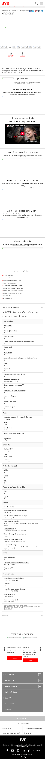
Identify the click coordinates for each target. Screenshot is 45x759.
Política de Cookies (22, 746)
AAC (5, 496)
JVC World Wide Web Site (10, 733)
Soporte (28, 733)
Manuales (22, 56)
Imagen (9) (11, 56)
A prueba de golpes (10, 407)
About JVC (6, 728)
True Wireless (8, 325)
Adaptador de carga (10, 545)
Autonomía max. (9, 528)
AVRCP (6, 475)
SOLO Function (8, 336)
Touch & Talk (8, 353)
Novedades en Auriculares (20, 6)
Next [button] (40, 649)
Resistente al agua (9, 396)
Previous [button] (4, 649)
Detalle (15, 658)
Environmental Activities (32, 728)
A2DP (5, 470)
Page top (22, 718)
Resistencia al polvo (10, 401)
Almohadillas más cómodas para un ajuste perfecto (20, 358)
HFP (5, 481)
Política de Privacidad (34, 745)
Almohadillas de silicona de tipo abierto (16, 562)
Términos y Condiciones (18, 745)
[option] (22, 80)
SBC (5, 491)
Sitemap (6, 745)
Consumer (4, 6)
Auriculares (10, 6)
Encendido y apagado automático (14, 390)
